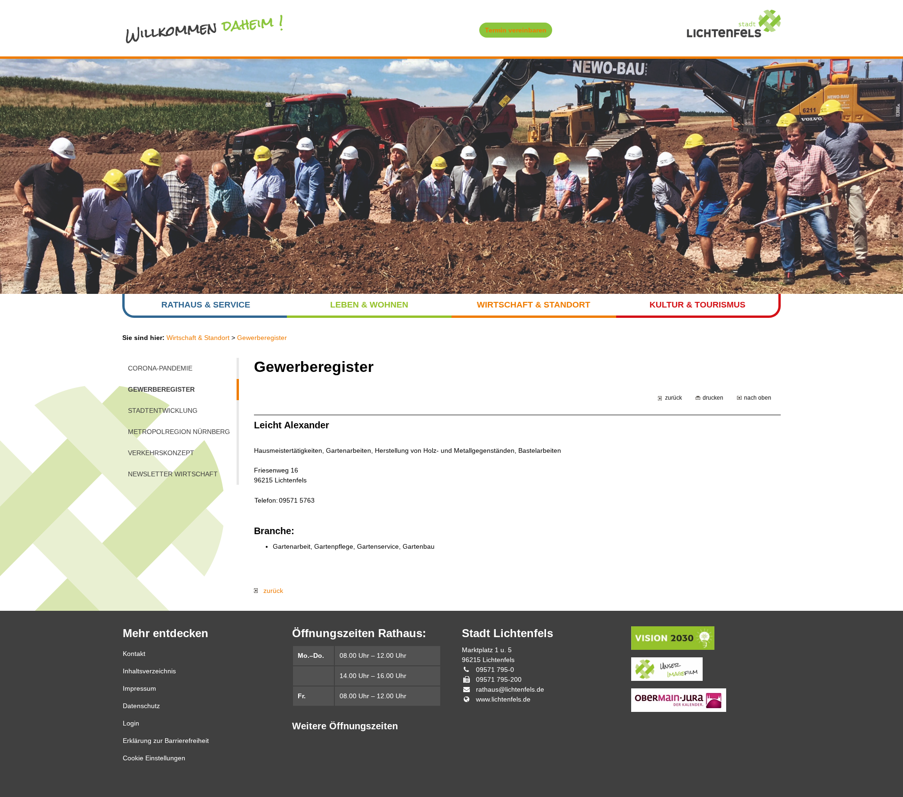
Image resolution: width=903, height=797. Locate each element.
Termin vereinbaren (516, 30)
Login (131, 723)
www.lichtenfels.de (503, 699)
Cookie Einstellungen (154, 758)
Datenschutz (141, 706)
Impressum (139, 688)
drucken (713, 398)
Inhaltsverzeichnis (149, 671)
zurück (673, 398)
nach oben (757, 398)
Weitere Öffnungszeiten (345, 726)
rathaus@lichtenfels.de (510, 689)
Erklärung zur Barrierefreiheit (166, 740)
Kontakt (134, 653)
